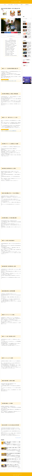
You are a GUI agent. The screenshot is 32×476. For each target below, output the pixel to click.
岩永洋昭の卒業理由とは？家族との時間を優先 (10, 41)
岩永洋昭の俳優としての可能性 (8, 54)
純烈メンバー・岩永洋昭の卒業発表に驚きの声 (10, 40)
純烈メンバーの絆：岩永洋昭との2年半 (9, 51)
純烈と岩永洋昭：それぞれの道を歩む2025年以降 (11, 55)
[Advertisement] (11, 61)
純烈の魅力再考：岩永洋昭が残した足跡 (9, 48)
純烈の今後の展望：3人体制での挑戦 (9, 53)
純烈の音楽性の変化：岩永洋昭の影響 (9, 49)
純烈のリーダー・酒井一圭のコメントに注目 (10, 42)
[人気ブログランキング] (28, 62)
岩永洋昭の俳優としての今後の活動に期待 (10, 46)
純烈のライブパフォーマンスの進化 (9, 50)
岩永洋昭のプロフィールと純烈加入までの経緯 (10, 43)
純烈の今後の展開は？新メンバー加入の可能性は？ (11, 45)
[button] (19, 32)
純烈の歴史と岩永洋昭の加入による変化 (9, 44)
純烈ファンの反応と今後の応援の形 (9, 47)
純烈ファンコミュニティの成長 (8, 52)
